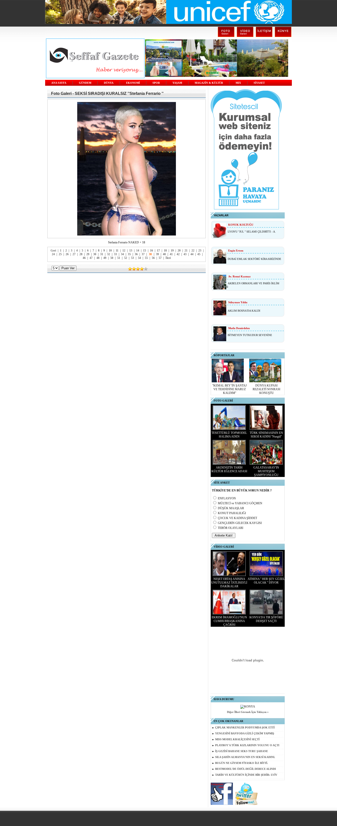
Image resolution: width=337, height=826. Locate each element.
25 (60, 254)
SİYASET (259, 83)
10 (110, 250)
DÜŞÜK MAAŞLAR (231, 508)
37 (143, 254)
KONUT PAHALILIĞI (232, 513)
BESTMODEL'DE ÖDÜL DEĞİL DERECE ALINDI (245, 769)
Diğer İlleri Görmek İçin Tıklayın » (248, 712)
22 (192, 250)
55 (146, 258)
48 (97, 258)
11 (117, 250)
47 (91, 258)
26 (67, 254)
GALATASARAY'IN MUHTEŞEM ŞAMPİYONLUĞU (266, 471)
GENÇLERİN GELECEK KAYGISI (240, 523)
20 (179, 250)
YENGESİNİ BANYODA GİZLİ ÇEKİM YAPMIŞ (244, 733)
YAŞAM (177, 83)
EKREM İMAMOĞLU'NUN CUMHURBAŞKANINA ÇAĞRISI (229, 621)
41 (171, 254)
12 (123, 250)
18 (165, 250)
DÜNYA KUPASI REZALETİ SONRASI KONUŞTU (266, 389)
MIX (238, 83)
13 (130, 250)
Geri (53, 250)
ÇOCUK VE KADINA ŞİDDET (237, 518)
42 (178, 254)
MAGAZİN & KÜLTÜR (209, 83)
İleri (168, 258)
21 (186, 250)
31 (101, 254)
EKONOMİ (133, 83)
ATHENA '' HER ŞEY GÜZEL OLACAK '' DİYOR (266, 580)
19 (172, 250)
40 (164, 254)
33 (115, 254)
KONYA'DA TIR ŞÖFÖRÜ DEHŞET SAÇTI (266, 619)
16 (151, 250)
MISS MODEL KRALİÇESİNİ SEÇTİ (237, 739)
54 (139, 258)
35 (129, 254)
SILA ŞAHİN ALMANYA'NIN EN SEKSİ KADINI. (245, 757)
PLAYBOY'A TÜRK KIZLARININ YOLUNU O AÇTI (247, 745)
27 (74, 254)
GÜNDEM (85, 83)
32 (108, 254)
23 (199, 250)
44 (191, 254)
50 (111, 258)
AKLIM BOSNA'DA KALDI (244, 310)
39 (157, 254)
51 (118, 258)
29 (87, 254)
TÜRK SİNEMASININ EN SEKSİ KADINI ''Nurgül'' (266, 434)
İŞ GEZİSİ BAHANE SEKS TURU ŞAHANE (241, 751)
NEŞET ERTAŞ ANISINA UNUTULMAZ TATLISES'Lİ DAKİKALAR (229, 582)
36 (136, 254)
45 (198, 254)
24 (53, 254)
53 (132, 258)
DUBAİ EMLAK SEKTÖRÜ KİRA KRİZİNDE (254, 258)
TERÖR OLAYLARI (230, 528)
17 (158, 250)
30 (94, 254)
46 (84, 258)
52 (125, 258)
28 (80, 254)
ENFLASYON (227, 498)
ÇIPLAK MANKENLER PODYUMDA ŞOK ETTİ (245, 727)
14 (137, 250)
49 (104, 258)
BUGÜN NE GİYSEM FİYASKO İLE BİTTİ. (241, 763)
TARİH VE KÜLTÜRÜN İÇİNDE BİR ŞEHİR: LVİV (246, 775)
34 (122, 254)
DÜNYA (108, 83)
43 (185, 254)
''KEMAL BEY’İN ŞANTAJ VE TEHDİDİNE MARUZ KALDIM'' (229, 389)
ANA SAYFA (58, 83)
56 (153, 258)
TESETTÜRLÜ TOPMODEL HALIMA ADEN (229, 434)
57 (160, 258)
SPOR (156, 83)
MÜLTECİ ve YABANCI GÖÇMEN (240, 503)
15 (144, 250)
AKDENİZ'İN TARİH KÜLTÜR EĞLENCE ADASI (229, 469)
